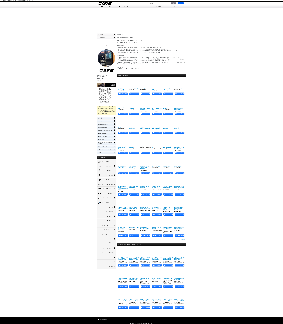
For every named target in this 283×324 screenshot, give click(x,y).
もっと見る (181, 240)
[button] (99, 20)
